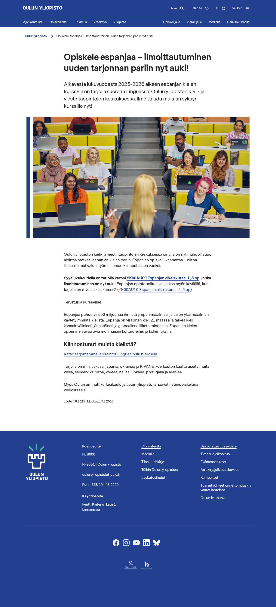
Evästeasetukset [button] (213, 461)
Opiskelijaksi (58, 22)
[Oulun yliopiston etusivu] (54, 8)
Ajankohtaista (33, 22)
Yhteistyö (100, 22)
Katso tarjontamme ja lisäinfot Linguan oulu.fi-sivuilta (110, 354)
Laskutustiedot (153, 477)
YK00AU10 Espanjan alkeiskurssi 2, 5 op (154, 289)
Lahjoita (196, 8)
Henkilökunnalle (238, 22)
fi (222, 11)
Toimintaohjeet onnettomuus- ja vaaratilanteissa (226, 487)
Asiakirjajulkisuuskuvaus (220, 469)
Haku (173, 8)
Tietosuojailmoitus (215, 454)
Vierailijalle (194, 22)
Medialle (214, 22)
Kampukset (209, 477)
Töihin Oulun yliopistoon (160, 469)
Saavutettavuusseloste (219, 446)
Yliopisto (120, 22)
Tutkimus (80, 22)
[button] (241, 8)
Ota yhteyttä (151, 446)
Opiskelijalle (171, 22)
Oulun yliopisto (36, 36)
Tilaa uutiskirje (152, 461)
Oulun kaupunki (213, 497)
